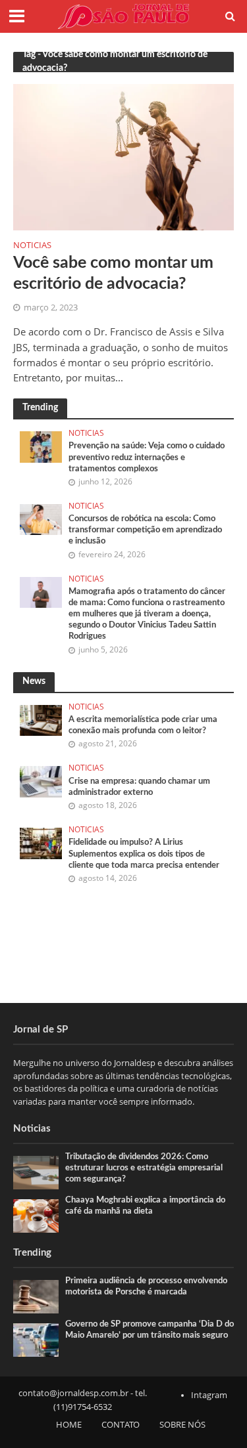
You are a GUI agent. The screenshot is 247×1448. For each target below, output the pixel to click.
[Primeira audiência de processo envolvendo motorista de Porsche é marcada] (36, 1296)
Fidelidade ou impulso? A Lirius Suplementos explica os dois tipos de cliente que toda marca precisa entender (144, 853)
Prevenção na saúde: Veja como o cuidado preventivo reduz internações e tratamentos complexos (147, 457)
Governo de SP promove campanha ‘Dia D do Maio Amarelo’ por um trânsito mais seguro (149, 1329)
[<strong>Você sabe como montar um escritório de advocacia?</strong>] (123, 156)
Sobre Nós (182, 1424)
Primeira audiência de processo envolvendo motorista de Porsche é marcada (146, 1286)
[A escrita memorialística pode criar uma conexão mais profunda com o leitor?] (41, 719)
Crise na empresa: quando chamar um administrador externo (139, 786)
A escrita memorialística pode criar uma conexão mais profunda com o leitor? (143, 725)
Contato (120, 1424)
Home (69, 1424)
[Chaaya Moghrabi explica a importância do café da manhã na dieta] (36, 1215)
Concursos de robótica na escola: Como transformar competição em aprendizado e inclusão (145, 530)
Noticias (32, 246)
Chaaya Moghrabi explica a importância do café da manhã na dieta (145, 1205)
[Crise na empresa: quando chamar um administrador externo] (41, 781)
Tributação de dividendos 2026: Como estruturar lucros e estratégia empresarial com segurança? (144, 1168)
